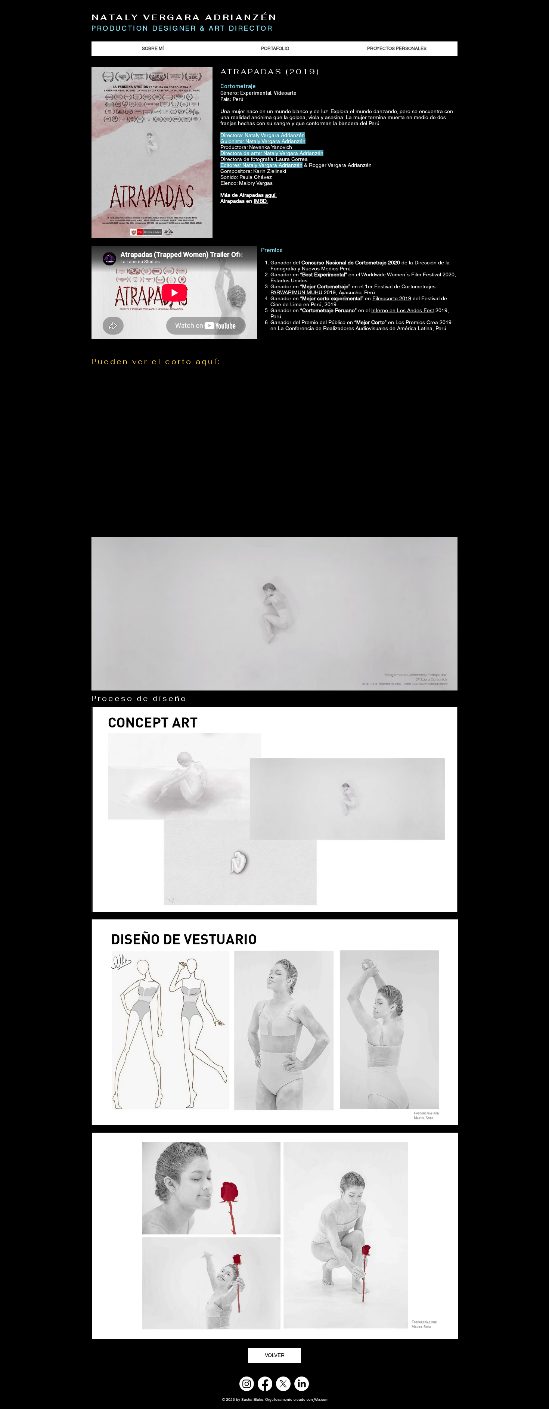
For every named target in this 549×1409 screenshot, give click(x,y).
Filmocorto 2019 (391, 298)
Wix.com (321, 1399)
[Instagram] (246, 1384)
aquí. (271, 195)
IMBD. (261, 201)
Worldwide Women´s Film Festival (401, 274)
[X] (283, 1384)
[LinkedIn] (301, 1384)
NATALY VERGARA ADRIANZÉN (184, 17)
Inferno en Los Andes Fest (402, 310)
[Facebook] (265, 1384)
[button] (274, 613)
